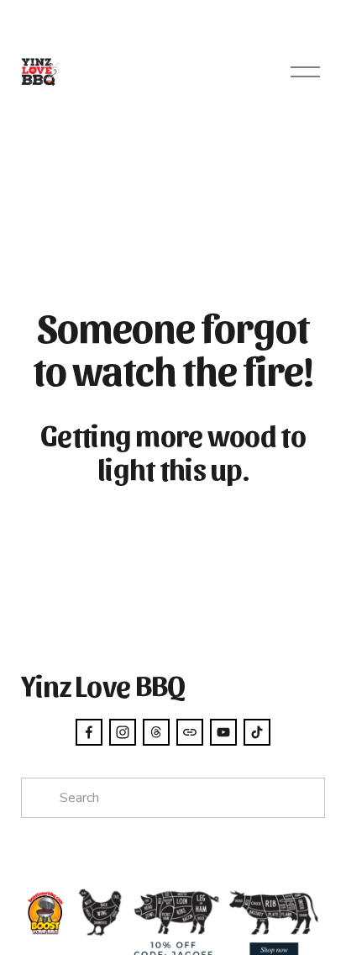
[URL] (189, 732)
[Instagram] (122, 732)
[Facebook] (89, 732)
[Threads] (156, 732)
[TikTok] (257, 732)
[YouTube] (223, 732)
